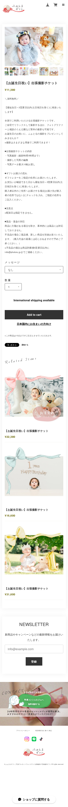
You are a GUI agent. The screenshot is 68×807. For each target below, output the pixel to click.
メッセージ (12, 262)
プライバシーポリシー (23, 730)
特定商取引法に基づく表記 (43, 730)
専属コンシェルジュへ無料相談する (34, 701)
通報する (25, 345)
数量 (8, 280)
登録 (34, 661)
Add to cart (34, 315)
